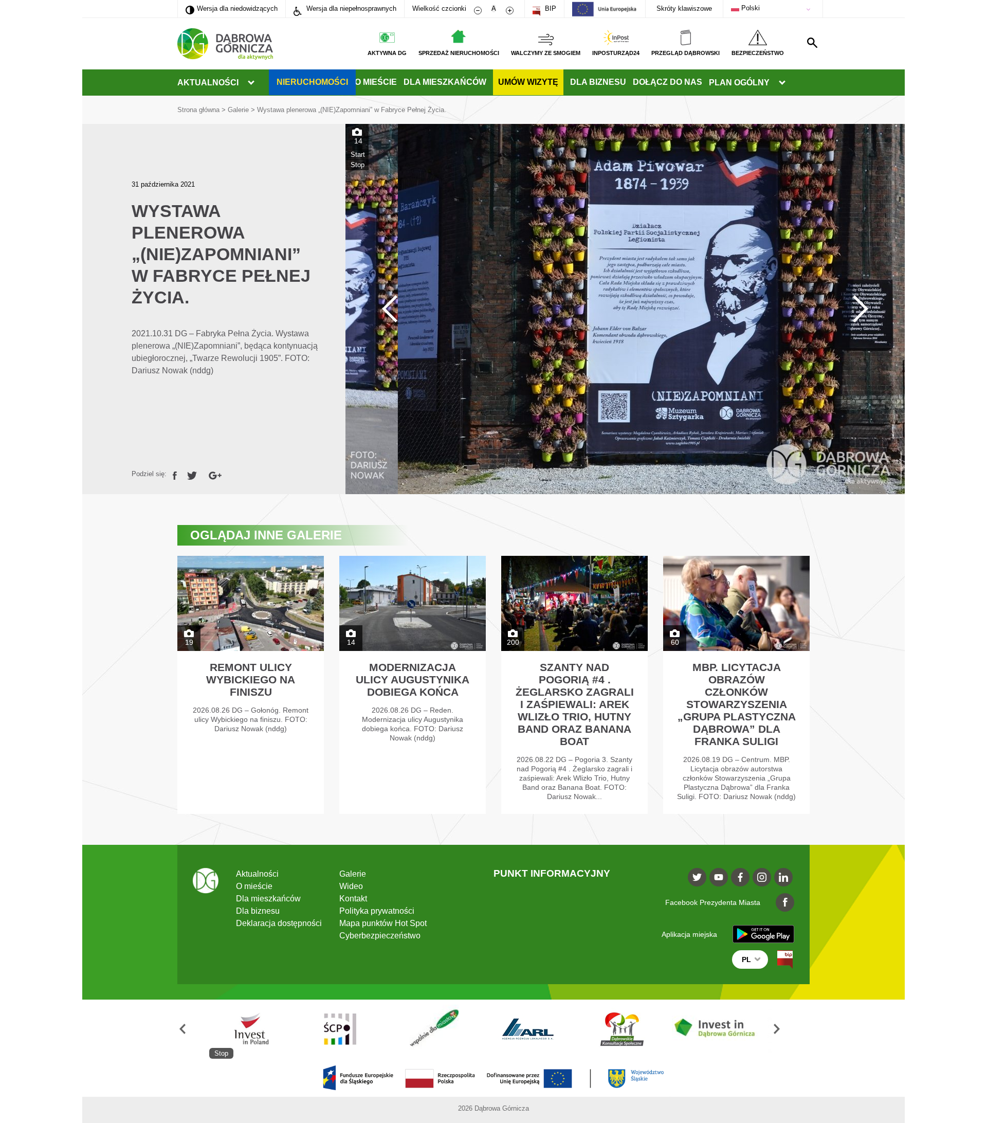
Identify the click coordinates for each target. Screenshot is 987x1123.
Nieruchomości (312, 82)
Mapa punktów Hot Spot (383, 923)
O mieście (376, 82)
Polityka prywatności (376, 911)
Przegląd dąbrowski (685, 53)
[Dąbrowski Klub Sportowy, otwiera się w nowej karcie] (443, 1029)
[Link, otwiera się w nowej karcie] (175, 474)
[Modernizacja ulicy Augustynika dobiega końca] (412, 685)
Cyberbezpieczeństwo (380, 935)
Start (358, 154)
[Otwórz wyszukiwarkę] (812, 43)
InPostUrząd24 (615, 53)
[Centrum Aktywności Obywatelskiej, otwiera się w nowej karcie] (631, 1029)
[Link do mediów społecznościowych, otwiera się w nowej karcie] (697, 877)
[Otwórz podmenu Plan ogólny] (782, 83)
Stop (357, 165)
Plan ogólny (739, 82)
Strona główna (198, 110)
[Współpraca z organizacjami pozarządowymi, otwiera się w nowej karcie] (256, 1029)
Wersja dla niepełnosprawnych (350, 8)
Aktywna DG (387, 53)
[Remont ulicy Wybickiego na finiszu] (250, 685)
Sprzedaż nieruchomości (458, 53)
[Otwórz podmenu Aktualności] (251, 83)
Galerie (238, 110)
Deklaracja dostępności (279, 923)
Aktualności (208, 82)
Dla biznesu (598, 82)
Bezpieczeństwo (758, 53)
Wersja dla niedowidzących (232, 8)
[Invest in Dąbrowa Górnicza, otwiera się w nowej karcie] (537, 1029)
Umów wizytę (528, 82)
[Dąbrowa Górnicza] (225, 44)
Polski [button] (749, 8)
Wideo (351, 886)
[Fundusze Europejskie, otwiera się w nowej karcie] (725, 1029)
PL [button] (746, 959)
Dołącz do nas (667, 82)
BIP (549, 8)
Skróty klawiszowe (684, 8)
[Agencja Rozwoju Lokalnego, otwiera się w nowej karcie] (349, 1029)
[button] (193, 1029)
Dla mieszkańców (445, 82)
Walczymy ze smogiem (545, 53)
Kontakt (353, 898)
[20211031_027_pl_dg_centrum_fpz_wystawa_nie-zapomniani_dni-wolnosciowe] (625, 309)
